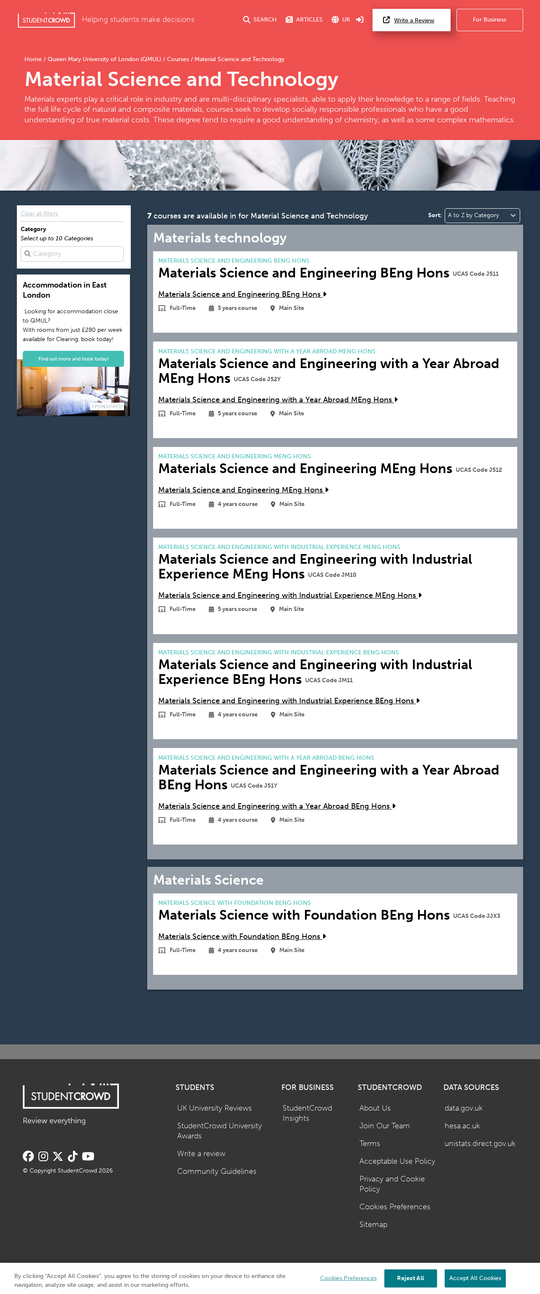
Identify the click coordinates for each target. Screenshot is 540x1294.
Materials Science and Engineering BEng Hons (240, 294)
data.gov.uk (464, 1108)
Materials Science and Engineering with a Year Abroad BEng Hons (275, 806)
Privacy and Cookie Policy (392, 1184)
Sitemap (373, 1224)
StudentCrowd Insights (307, 1113)
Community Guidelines (216, 1171)
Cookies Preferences (394, 1207)
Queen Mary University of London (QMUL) (104, 59)
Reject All (410, 1277)
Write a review (201, 1153)
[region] (270, 1278)
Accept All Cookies (475, 1277)
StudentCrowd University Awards (219, 1131)
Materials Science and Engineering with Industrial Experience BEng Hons (287, 701)
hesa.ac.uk (462, 1126)
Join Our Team (384, 1126)
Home (33, 59)
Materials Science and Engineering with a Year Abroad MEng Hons (276, 399)
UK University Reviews (214, 1108)
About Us (375, 1108)
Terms (369, 1143)
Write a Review (414, 20)
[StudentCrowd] (46, 20)
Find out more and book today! (73, 358)
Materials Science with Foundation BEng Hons (240, 936)
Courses (178, 59)
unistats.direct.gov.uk (480, 1143)
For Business (489, 19)
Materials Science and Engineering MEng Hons (241, 490)
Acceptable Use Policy (397, 1161)
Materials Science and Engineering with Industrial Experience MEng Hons (288, 595)
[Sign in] (360, 20)
